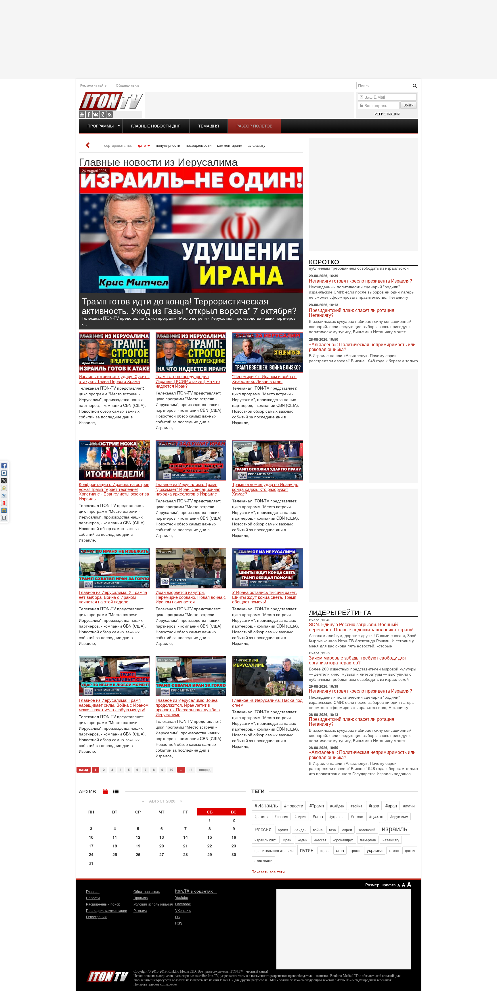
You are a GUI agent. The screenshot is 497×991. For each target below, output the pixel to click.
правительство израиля (274, 850)
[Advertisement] (248, 38)
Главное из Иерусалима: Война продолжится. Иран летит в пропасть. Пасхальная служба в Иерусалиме (188, 707)
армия (283, 829)
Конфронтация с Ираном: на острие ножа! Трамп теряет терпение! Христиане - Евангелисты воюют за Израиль (114, 491)
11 (114, 837)
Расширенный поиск (103, 904)
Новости (93, 897)
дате (142, 145)
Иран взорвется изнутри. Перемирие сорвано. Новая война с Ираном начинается (191, 597)
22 (209, 846)
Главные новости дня (156, 126)
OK (103, 114)
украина (375, 850)
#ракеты (261, 816)
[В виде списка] (116, 790)
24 (91, 854)
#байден (337, 805)
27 (161, 854)
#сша (318, 816)
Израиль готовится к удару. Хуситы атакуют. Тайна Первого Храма (114, 379)
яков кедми (263, 860)
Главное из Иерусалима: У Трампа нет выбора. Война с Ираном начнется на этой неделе (113, 597)
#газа (374, 806)
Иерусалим (399, 816)
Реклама (140, 910)
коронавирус (343, 839)
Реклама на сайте (93, 85)
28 (185, 854)
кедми (302, 839)
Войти (409, 104)
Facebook (89, 114)
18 (114, 846)
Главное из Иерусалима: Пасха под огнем (267, 702)
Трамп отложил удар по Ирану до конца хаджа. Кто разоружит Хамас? (265, 489)
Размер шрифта (380, 884)
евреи (347, 829)
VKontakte (96, 114)
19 (138, 846)
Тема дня (208, 126)
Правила (140, 897)
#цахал (376, 816)
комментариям (229, 145)
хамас (394, 850)
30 (234, 854)
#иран (391, 806)
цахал (410, 850)
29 (209, 854)
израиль (395, 828)
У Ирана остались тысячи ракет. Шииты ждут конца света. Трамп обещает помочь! (264, 597)
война (318, 829)
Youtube (82, 114)
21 (185, 846)
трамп (355, 850)
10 (171, 769)
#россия (281, 816)
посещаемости (198, 145)
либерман (368, 839)
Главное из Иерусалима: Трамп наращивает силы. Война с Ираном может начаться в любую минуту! (113, 705)
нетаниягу (391, 839)
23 (234, 846)
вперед (205, 769)
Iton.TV (107, 975)
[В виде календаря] (105, 790)
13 (161, 837)
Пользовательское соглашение (155, 984)
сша (340, 850)
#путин (409, 805)
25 (114, 854)
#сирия (300, 816)
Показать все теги (268, 871)
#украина (337, 816)
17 (91, 846)
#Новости (293, 806)
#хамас (357, 816)
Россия (263, 829)
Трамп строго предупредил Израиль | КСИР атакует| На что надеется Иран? (188, 381)
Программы (100, 126)
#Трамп (316, 806)
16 (234, 837)
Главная (93, 891)
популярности (168, 145)
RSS (109, 114)
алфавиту (256, 145)
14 (190, 769)
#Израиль (266, 805)
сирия (325, 850)
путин (307, 849)
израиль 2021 (266, 839)
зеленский (366, 829)
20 (161, 846)
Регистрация (387, 113)
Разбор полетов (254, 126)
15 (209, 837)
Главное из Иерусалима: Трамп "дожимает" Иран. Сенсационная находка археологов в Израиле (188, 489)
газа (332, 829)
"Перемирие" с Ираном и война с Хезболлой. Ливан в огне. (264, 379)
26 (138, 854)
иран (287, 839)
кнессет (320, 839)
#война (356, 805)
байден (301, 829)
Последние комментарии (106, 910)
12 (138, 837)
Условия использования (153, 904)
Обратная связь (127, 85)
